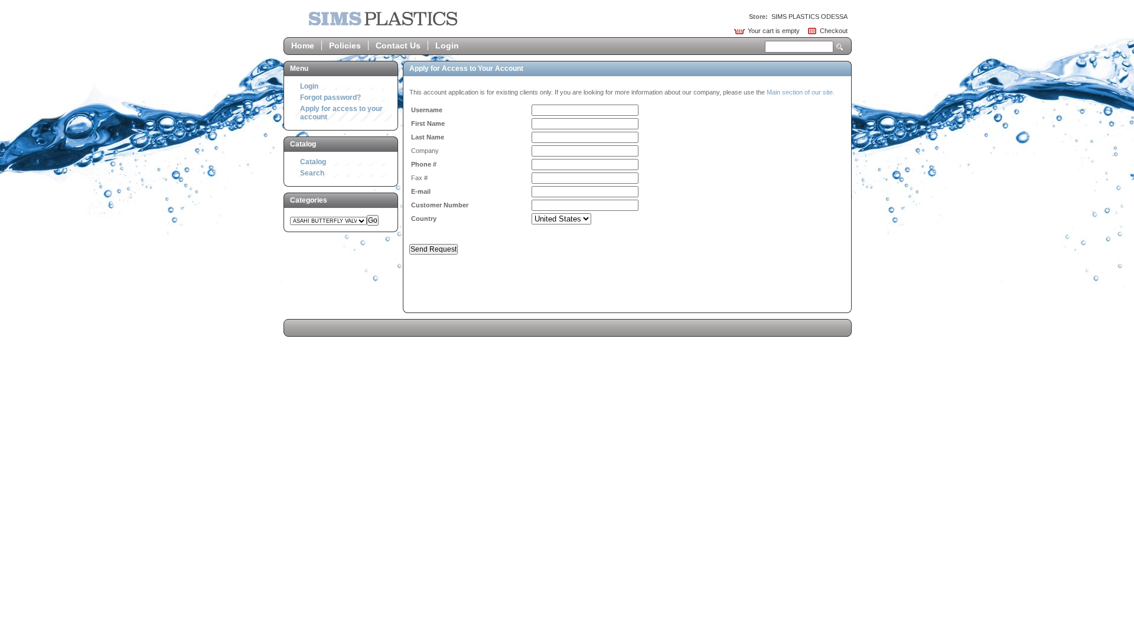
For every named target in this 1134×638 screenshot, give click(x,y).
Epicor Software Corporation (383, 18)
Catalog (313, 162)
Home (302, 45)
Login (447, 45)
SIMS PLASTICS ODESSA (809, 16)
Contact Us (398, 45)
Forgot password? (330, 97)
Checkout (834, 30)
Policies (345, 45)
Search (839, 47)
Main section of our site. (801, 92)
